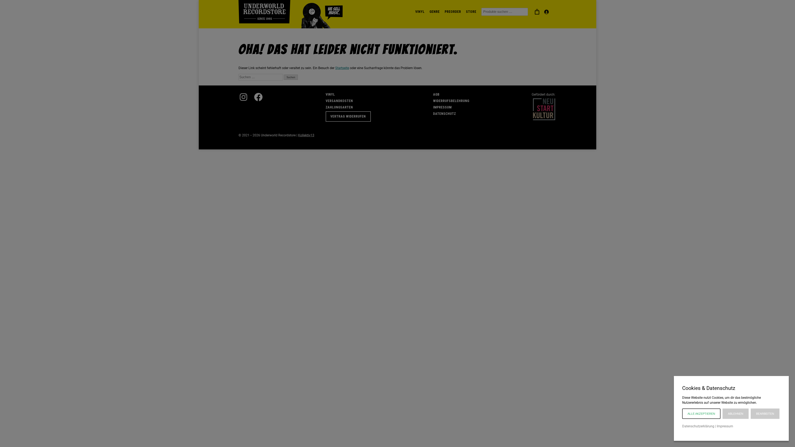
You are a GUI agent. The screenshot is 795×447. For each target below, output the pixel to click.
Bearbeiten (765, 413)
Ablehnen (735, 413)
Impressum (725, 426)
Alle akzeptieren (701, 413)
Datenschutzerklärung (698, 426)
